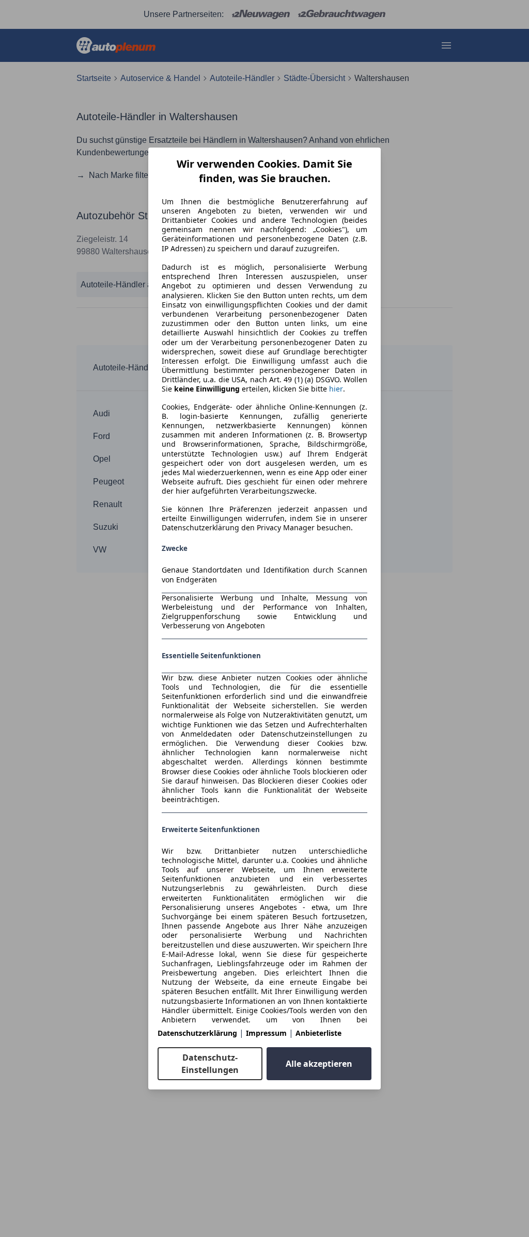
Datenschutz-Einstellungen (210, 1064)
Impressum (266, 1033)
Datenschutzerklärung (197, 1033)
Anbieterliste (318, 1033)
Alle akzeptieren (319, 1063)
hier (336, 389)
